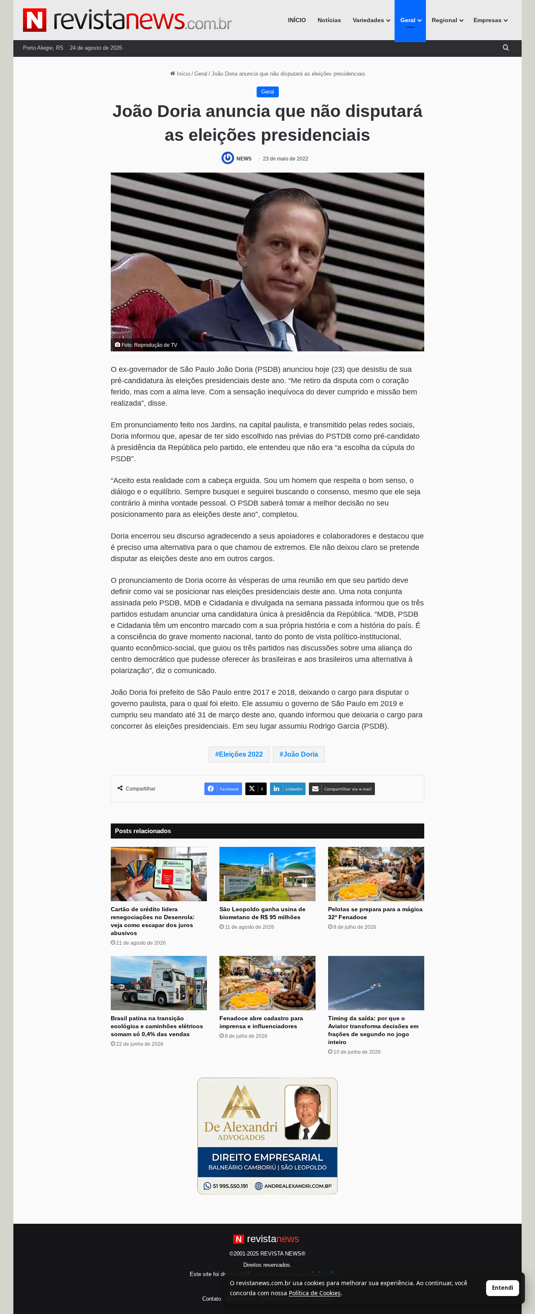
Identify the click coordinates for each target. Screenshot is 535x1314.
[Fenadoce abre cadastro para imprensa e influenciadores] (267, 983)
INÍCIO (297, 20)
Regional (444, 20)
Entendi (502, 1287)
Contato (211, 1299)
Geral (407, 20)
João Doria (300, 754)
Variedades (368, 20)
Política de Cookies (315, 1293)
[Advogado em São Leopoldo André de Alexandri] (267, 1135)
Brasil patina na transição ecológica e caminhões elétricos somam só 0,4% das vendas (157, 1026)
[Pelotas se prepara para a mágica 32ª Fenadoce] (376, 874)
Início (182, 74)
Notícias (329, 20)
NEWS (244, 159)
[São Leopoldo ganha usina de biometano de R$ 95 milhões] (267, 874)
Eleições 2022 (241, 754)
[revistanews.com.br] (127, 20)
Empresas (488, 20)
